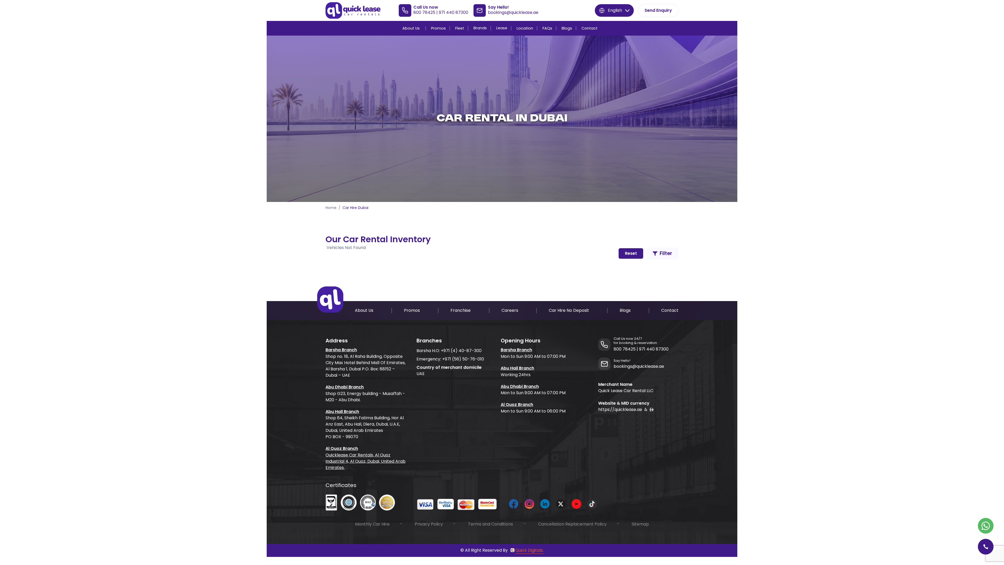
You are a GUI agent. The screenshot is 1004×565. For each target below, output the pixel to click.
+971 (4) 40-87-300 (461, 351)
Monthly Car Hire (372, 524)
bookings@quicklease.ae (513, 12)
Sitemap (640, 524)
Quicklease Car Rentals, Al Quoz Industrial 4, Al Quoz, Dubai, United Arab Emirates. (366, 461)
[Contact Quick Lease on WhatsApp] (986, 526)
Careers (509, 310)
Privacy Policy (429, 524)
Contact (589, 28)
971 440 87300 (453, 12)
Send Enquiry (658, 10)
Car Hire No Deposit (569, 310)
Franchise (460, 310)
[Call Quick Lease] (986, 547)
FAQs (547, 28)
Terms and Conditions (490, 524)
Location (525, 28)
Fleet (459, 28)
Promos (438, 28)
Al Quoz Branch (342, 448)
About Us (411, 28)
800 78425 (424, 12)
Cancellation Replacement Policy (572, 524)
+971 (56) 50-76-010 (463, 359)
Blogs (567, 28)
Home (331, 207)
